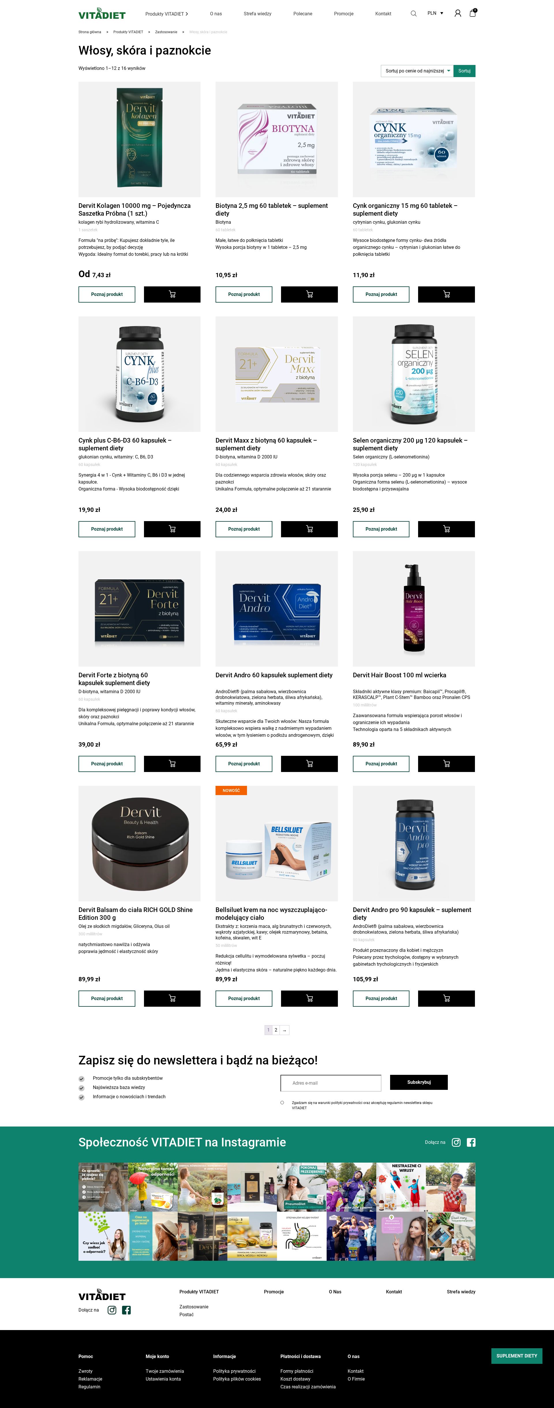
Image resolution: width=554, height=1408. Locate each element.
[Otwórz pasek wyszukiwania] (414, 13)
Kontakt (383, 13)
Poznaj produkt (107, 294)
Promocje (343, 13)
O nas (216, 13)
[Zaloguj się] (458, 13)
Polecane (302, 13)
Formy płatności (296, 1371)
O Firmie (356, 1379)
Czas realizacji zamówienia (308, 1387)
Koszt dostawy (295, 1379)
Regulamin (89, 1387)
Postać (186, 1314)
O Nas (335, 1292)
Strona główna (89, 32)
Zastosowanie (166, 32)
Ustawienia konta (163, 1379)
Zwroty (85, 1371)
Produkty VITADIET (165, 14)
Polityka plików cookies (237, 1379)
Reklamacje (90, 1379)
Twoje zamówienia (165, 1371)
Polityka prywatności (234, 1371)
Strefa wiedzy (258, 13)
